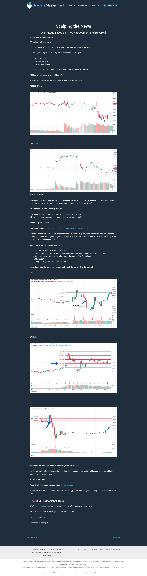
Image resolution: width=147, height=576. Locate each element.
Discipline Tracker (110, 5)
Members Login (104, 549)
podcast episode (44, 506)
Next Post (118, 538)
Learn (70, 5)
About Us (96, 5)
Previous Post (30, 538)
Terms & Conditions (93, 549)
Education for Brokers (115, 549)
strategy (63, 485)
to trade (72, 485)
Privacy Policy (82, 549)
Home (32, 37)
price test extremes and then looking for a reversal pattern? (66, 228)
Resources (82, 5)
